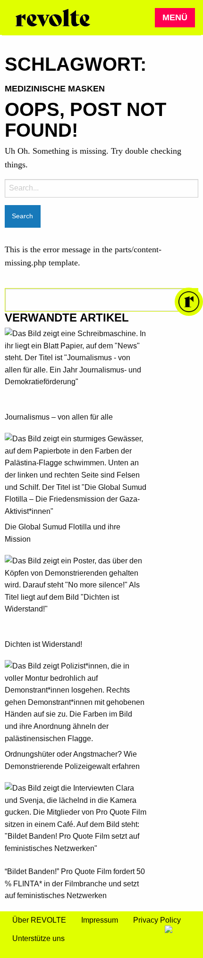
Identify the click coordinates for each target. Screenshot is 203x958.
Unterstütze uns (38, 938)
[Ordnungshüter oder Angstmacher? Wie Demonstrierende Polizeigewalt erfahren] (75, 704)
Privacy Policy (157, 920)
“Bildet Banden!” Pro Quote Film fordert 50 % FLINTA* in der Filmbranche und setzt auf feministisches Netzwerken (75, 883)
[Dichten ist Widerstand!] (75, 596)
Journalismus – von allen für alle (59, 417)
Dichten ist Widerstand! (43, 644)
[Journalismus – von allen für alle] (75, 369)
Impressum (99, 920)
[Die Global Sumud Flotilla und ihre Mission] (75, 477)
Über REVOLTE (39, 920)
